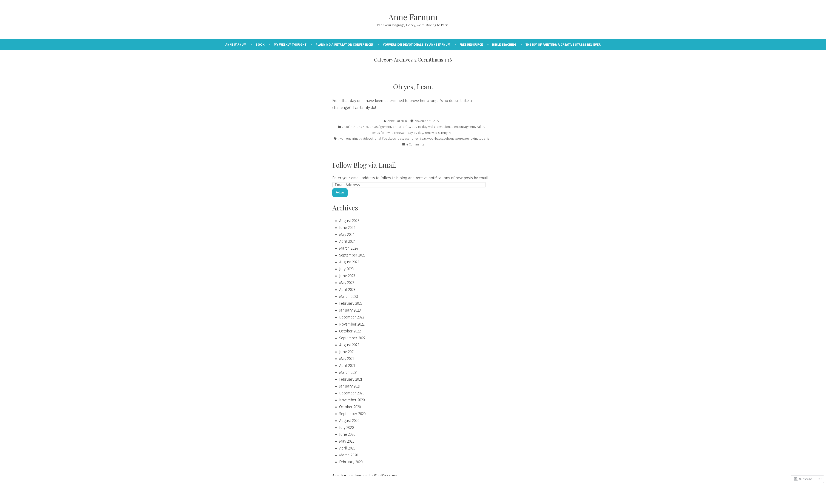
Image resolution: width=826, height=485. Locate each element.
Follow (340, 192)
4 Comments (415, 144)
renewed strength (438, 133)
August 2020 (349, 420)
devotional (444, 127)
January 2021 (349, 386)
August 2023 (349, 262)
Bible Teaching (504, 44)
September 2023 (352, 255)
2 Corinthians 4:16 (355, 127)
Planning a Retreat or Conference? (345, 44)
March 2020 (348, 455)
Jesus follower (382, 133)
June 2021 (347, 351)
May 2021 (346, 358)
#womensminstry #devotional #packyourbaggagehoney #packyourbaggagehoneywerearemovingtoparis (413, 139)
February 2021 (350, 379)
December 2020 (351, 393)
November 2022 (352, 324)
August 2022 (349, 345)
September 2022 (352, 338)
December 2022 (351, 317)
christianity (401, 127)
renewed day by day (408, 133)
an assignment (380, 127)
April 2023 (347, 289)
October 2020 (350, 407)
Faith (480, 127)
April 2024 (347, 241)
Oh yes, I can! (413, 86)
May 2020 (346, 441)
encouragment (464, 127)
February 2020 (351, 462)
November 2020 (352, 400)
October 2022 (350, 331)
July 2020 (346, 427)
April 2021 (347, 365)
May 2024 (346, 234)
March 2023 (348, 296)
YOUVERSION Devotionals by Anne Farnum (416, 44)
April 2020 (347, 448)
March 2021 (348, 372)
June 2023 (347, 275)
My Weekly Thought (290, 44)
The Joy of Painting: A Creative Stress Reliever (563, 44)
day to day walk (423, 127)
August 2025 (349, 220)
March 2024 (348, 248)
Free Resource (471, 44)
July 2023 (346, 269)
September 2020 (352, 413)
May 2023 (346, 282)
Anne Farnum (413, 17)
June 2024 (347, 227)
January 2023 (350, 310)
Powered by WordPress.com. (376, 475)
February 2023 (350, 303)
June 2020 (347, 434)
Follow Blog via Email (364, 164)
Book (260, 44)
